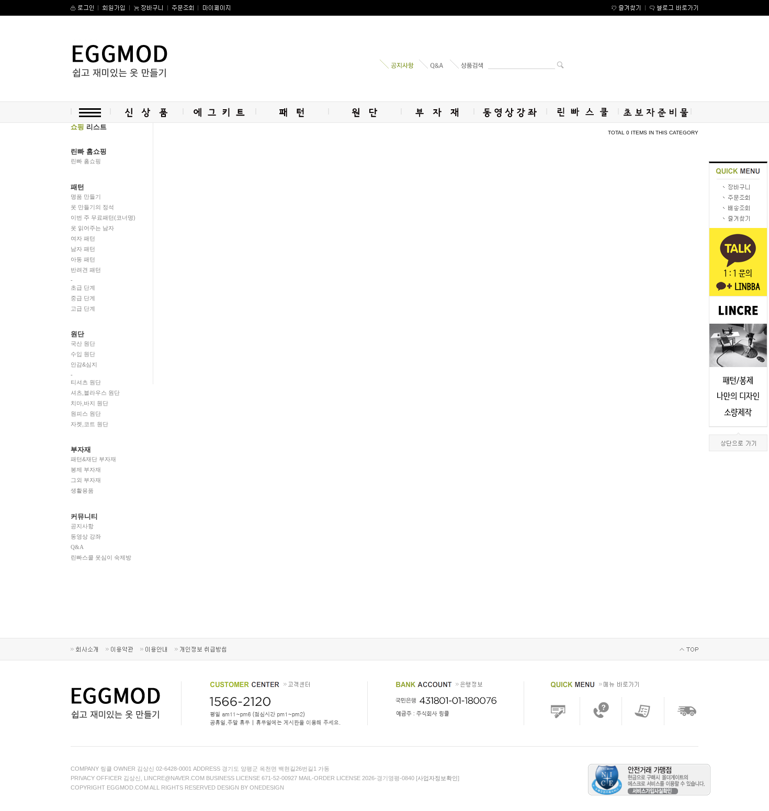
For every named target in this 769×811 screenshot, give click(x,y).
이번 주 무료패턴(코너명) (103, 217)
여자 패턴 (83, 238)
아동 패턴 (83, 259)
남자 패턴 (83, 249)
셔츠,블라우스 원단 (95, 393)
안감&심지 (84, 364)
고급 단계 (83, 308)
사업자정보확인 (437, 778)
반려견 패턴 (86, 270)
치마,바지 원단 (89, 403)
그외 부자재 (86, 480)
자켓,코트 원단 (89, 424)
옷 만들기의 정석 (92, 207)
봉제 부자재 (86, 469)
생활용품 (82, 490)
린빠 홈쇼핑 (86, 161)
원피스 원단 (86, 413)
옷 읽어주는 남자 (92, 228)
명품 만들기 (86, 196)
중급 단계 (83, 298)
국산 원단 (83, 343)
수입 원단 (83, 354)
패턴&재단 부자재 (93, 459)
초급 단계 (83, 287)
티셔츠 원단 (86, 382)
